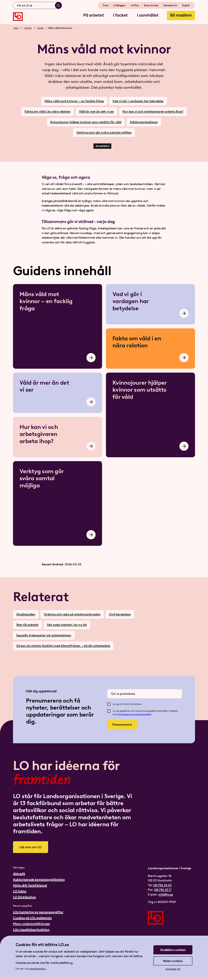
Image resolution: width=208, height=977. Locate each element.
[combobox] (37, 5)
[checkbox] (108, 704)
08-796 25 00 (162, 885)
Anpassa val (173, 968)
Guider (40, 28)
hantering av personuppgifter (136, 714)
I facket (28, 28)
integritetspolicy (37, 968)
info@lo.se (165, 894)
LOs (120, 714)
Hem (16, 28)
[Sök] (58, 5)
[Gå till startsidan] (18, 16)
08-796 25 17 (162, 890)
